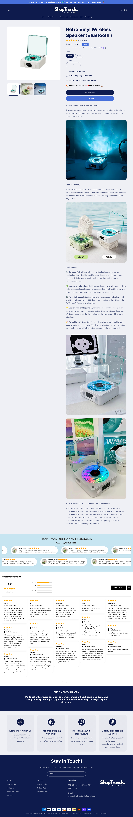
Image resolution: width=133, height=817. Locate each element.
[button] (9, 10)
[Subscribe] (83, 773)
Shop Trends (11, 784)
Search (39, 780)
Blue (70, 55)
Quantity (69, 60)
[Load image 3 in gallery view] (40, 89)
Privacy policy (63, 813)
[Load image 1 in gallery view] (13, 89)
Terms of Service (43, 792)
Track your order (13, 792)
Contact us (11, 788)
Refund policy (52, 813)
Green (79, 55)
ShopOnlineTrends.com (38, 813)
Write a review (118, 587)
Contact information (100, 813)
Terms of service (75, 813)
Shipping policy (87, 813)
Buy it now (90, 99)
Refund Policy (42, 788)
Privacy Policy (42, 784)
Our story (10, 795)
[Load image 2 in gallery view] (26, 89)
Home (9, 780)
